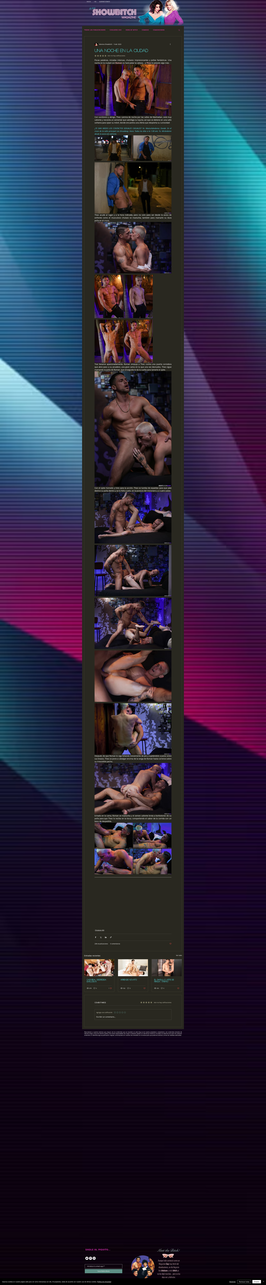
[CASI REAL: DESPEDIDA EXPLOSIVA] (99, 967)
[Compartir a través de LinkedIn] (106, 937)
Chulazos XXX (115, 30)
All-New (92, 8)
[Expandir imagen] (114, 148)
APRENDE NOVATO (129, 980)
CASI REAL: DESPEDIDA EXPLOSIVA (96, 980)
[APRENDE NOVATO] (133, 967)
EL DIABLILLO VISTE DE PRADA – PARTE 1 (164, 980)
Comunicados (158, 30)
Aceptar (256, 1282)
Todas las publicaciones (94, 30)
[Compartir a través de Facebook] (96, 937)
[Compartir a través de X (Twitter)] (101, 937)
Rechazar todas (244, 1282)
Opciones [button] (232, 1282)
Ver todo (179, 955)
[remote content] (133, 902)
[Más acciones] (170, 44)
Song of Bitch (132, 30)
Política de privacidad (104, 1282)
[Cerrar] (263, 1281)
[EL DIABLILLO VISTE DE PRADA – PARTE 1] (167, 967)
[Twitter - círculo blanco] (86, 1258)
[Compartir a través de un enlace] (111, 937)
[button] (179, 30)
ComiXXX (145, 30)
